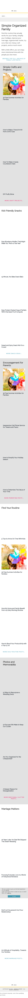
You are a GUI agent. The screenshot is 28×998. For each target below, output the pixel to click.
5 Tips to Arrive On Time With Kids (13, 539)
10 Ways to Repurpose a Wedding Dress (11, 693)
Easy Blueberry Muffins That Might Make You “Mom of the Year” (13, 242)
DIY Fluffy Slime (8, 194)
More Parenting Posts (13, 498)
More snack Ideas (13, 353)
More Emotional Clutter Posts (14, 798)
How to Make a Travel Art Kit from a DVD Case (12, 130)
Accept (14, 896)
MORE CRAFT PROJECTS (13, 200)
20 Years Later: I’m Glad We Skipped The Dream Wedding (13, 840)
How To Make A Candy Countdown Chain (10, 163)
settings (9, 893)
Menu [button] (15, 10)
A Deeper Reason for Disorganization (10, 790)
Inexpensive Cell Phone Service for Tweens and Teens (14, 426)
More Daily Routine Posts (13, 652)
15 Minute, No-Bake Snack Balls (12, 277)
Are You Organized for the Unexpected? (12, 758)
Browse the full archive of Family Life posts (14, 59)
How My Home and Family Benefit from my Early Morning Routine (13, 609)
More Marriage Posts (13, 958)
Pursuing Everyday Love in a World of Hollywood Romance (13, 876)
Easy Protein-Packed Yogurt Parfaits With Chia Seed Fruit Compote (13, 311)
